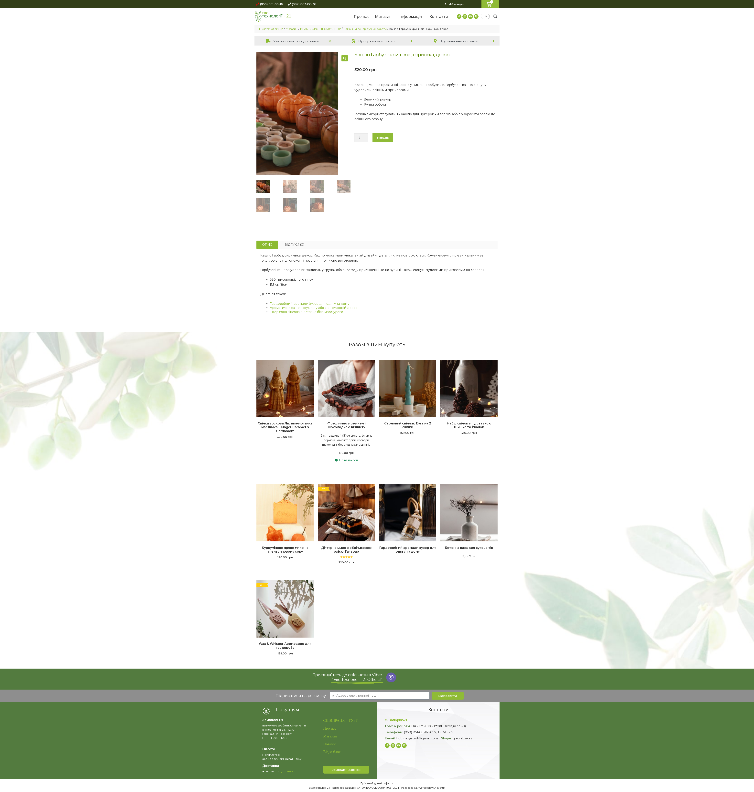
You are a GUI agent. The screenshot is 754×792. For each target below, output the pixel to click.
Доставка (270, 766)
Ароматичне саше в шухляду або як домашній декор (314, 308)
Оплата (268, 749)
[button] (268, 4)
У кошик (383, 138)
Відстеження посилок (458, 41)
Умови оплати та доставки (296, 41)
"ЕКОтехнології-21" (270, 28)
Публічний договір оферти (377, 783)
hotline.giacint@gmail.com (417, 738)
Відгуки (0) (294, 244)
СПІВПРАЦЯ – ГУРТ (340, 720)
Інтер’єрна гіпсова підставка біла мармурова (306, 312)
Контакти (439, 16)
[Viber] (391, 677)
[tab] (295, 41)
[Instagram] (464, 16)
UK (485, 16)
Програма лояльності (377, 41)
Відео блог (331, 752)
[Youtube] (470, 16)
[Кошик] (490, 4)
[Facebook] (459, 16)
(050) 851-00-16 (416, 732)
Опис (267, 244)
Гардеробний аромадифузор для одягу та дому (309, 304)
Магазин (383, 16)
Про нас (361, 16)
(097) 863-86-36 (441, 732)
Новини (329, 744)
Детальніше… (288, 771)
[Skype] (476, 16)
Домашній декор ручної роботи (365, 28)
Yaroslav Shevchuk (433, 787)
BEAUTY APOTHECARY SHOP (320, 28)
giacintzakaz (462, 738)
